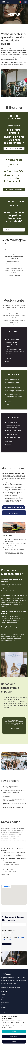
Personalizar (14, 1036)
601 (5, 852)
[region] (14, 1029)
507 (5, 855)
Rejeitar (14, 1041)
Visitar (2, 997)
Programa (3, 999)
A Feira (3, 994)
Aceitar (14, 1031)
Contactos (3, 1007)
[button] (25, 2)
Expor (2, 1004)
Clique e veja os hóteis (9, 877)
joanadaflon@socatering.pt (14, 324)
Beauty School (5, 1002)
